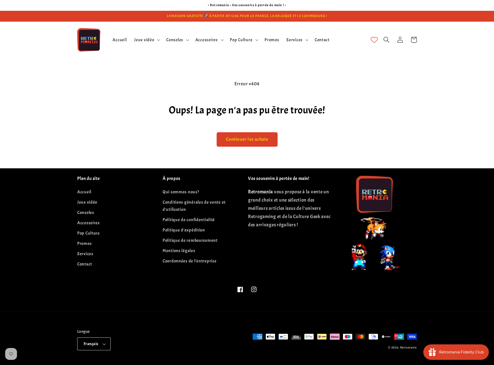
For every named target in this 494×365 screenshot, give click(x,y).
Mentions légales (179, 250)
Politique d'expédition (184, 230)
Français (91, 343)
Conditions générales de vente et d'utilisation (194, 206)
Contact (84, 264)
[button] (146, 39)
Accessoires (88, 223)
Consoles (85, 212)
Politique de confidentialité (189, 219)
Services (85, 253)
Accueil (84, 192)
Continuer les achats (247, 139)
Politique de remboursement (190, 240)
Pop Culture (88, 233)
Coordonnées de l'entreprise (189, 261)
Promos (84, 243)
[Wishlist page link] (374, 39)
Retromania (408, 347)
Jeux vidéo (87, 202)
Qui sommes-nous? (181, 192)
